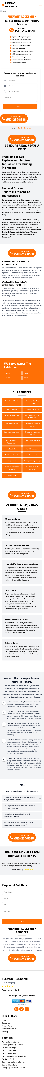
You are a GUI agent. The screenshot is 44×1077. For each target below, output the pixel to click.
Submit (20, 106)
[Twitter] (21, 1009)
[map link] (3, 5)
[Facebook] (27, 1009)
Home (13, 128)
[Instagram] (16, 1009)
